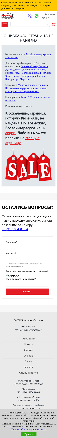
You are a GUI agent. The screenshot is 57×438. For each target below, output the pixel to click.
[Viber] (30, 16)
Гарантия (28, 366)
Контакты (28, 349)
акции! (10, 132)
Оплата (28, 361)
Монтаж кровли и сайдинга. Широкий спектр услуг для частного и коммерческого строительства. (26, 88)
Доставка (28, 355)
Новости (28, 344)
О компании (28, 338)
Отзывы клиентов (28, 372)
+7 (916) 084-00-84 (15, 229)
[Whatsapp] (36, 16)
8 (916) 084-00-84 (48, 17)
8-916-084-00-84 (28, 409)
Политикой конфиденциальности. (29, 429)
